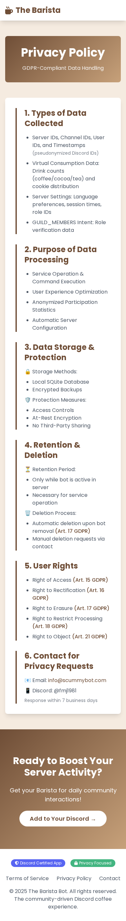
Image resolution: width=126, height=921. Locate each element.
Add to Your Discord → (63, 819)
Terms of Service (27, 878)
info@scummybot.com (77, 680)
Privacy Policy (74, 878)
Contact (110, 878)
